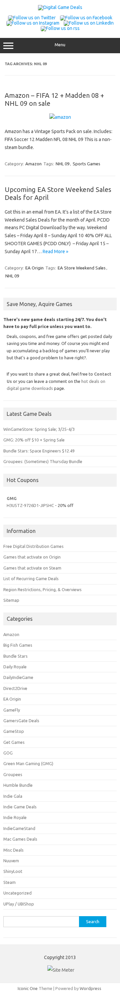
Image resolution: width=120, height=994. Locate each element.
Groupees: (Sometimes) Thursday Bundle (42, 461)
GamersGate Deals (21, 720)
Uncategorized (17, 893)
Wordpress (90, 988)
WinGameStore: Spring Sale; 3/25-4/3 (39, 429)
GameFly (11, 710)
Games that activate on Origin (32, 557)
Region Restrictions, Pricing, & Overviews (42, 589)
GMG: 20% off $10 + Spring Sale (34, 439)
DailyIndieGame (18, 677)
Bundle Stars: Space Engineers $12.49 (39, 450)
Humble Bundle (18, 785)
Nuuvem (11, 860)
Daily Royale (15, 666)
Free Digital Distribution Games (33, 546)
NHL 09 (62, 163)
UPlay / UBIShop (18, 904)
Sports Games (86, 163)
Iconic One (28, 988)
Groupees (12, 774)
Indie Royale (15, 817)
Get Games (14, 742)
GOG (8, 752)
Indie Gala (12, 796)
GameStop (13, 731)
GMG (12, 498)
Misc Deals (13, 850)
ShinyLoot (12, 871)
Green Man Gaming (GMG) (28, 763)
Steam (9, 882)
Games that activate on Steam (32, 568)
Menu (60, 44)
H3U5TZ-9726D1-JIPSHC (30, 505)
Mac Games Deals (20, 839)
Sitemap (11, 600)
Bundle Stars (15, 656)
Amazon (33, 163)
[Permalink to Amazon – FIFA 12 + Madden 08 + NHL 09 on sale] (60, 117)
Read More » (55, 251)
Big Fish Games (17, 645)
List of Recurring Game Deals (31, 578)
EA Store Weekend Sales (82, 267)
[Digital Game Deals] (60, 7)
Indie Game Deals (20, 806)
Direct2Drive (15, 688)
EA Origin (34, 267)
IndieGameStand (19, 828)
